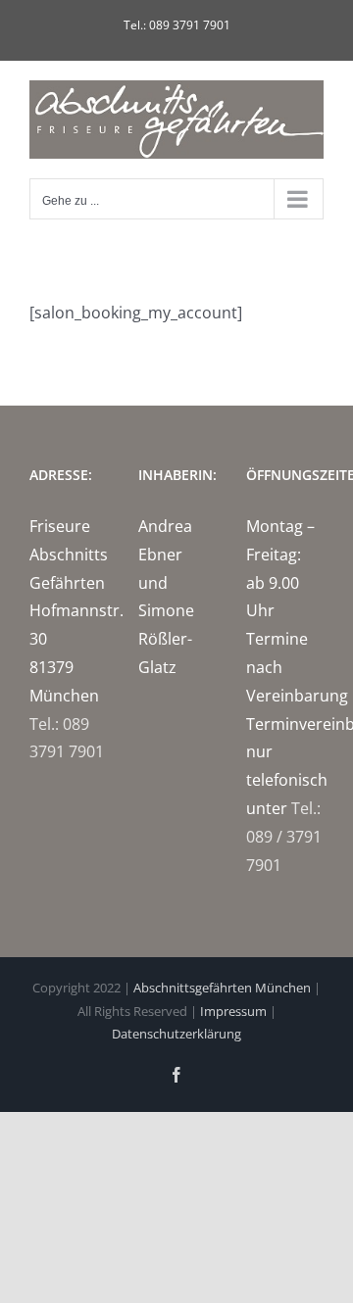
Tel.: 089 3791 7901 (177, 25)
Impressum (233, 1011)
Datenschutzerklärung (176, 1033)
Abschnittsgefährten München (222, 987)
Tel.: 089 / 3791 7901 (284, 836)
